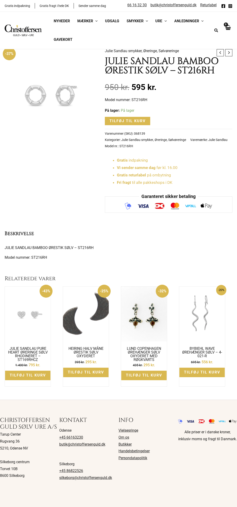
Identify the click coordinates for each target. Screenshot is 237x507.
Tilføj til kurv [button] (28, 375)
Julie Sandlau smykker (123, 51)
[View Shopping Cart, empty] (227, 30)
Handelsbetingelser (134, 451)
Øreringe (150, 51)
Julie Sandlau (218, 140)
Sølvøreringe (169, 51)
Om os (123, 437)
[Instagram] (230, 6)
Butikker (125, 444)
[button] (95, 21)
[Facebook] (223, 6)
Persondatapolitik (132, 458)
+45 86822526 (71, 471)
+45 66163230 (71, 437)
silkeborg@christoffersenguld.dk (85, 477)
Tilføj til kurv (127, 121)
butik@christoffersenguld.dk (82, 444)
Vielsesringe (128, 430)
